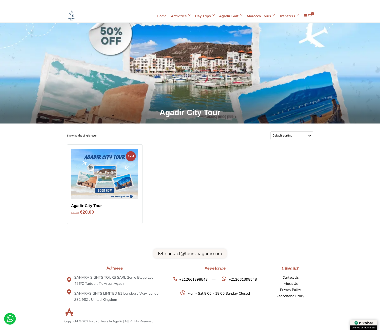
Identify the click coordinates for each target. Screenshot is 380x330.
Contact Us (290, 277)
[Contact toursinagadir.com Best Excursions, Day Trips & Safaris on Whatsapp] (10, 319)
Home (162, 16)
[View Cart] (310, 16)
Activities (179, 16)
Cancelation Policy (290, 296)
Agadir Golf (228, 16)
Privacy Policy (290, 290)
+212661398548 (302, 4)
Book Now (104, 218)
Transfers (287, 16)
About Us (291, 283)
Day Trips (203, 16)
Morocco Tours (259, 16)
